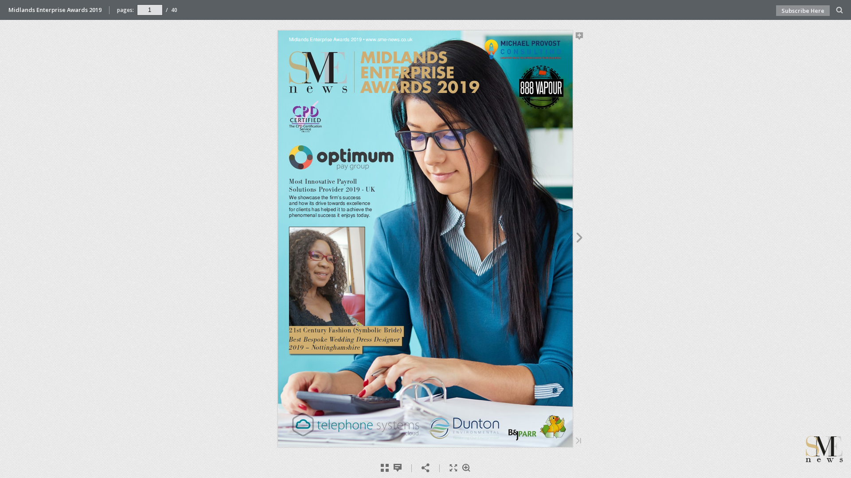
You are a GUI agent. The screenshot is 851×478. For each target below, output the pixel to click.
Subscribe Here (802, 11)
